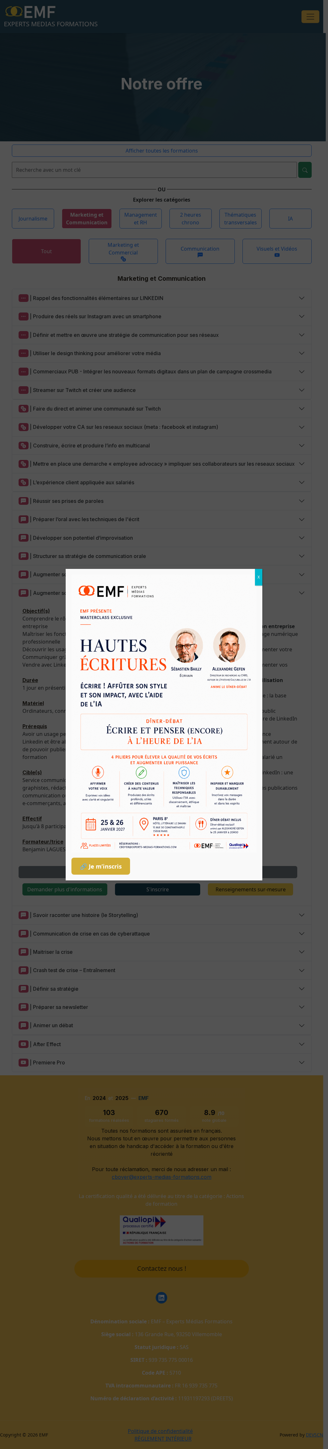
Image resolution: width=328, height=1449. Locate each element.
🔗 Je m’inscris (101, 866)
